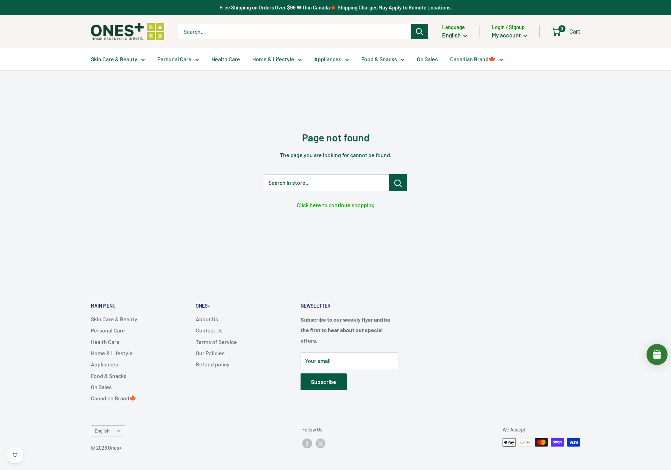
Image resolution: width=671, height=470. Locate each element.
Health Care (225, 59)
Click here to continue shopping (336, 205)
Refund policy (213, 364)
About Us (207, 319)
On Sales (427, 59)
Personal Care (174, 59)
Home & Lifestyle (273, 59)
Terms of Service (216, 341)
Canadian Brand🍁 (473, 59)
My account (507, 34)
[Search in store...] (398, 182)
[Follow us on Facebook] (307, 443)
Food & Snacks (379, 59)
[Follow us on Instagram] (320, 443)
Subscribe (323, 381)
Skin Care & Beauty (114, 59)
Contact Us (209, 330)
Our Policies (210, 353)
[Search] (419, 31)
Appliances (327, 59)
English (102, 431)
